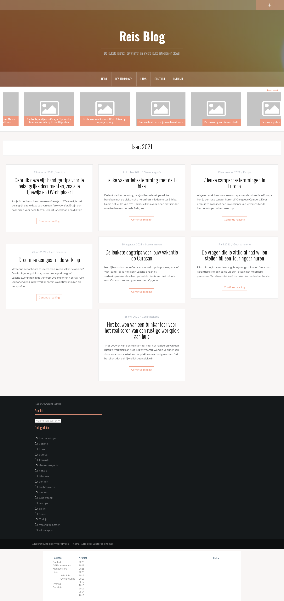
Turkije (43, 519)
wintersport (46, 530)
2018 (81, 578)
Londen (43, 481)
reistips (60, 172)
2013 (81, 595)
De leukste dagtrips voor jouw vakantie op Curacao (141, 255)
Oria (83, 543)
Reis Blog (142, 36)
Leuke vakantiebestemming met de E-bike (141, 183)
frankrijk (44, 460)
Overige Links (67, 578)
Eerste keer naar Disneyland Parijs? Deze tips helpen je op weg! (142, 120)
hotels (43, 470)
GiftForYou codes (62, 565)
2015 (81, 588)
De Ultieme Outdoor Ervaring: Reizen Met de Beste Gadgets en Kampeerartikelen (31, 120)
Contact (160, 79)
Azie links (65, 575)
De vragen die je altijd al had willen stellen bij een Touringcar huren (234, 255)
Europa (247, 172)
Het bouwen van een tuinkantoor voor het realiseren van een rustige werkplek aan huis (142, 330)
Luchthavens (47, 487)
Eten (42, 449)
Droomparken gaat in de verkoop (49, 260)
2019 (81, 575)
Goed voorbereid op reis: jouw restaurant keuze (198, 122)
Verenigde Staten (49, 524)
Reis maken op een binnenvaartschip (258, 122)
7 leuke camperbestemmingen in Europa (234, 183)
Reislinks (57, 587)
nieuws (43, 492)
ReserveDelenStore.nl (48, 403)
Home (104, 79)
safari (42, 508)
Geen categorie (152, 172)
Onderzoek (46, 497)
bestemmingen (153, 244)
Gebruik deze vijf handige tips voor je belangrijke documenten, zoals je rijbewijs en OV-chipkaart (49, 186)
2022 (81, 565)
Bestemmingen (124, 79)
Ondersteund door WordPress (50, 543)
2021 (81, 568)
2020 (81, 572)
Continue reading (49, 221)
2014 (81, 592)
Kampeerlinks (60, 568)
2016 (81, 585)
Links (143, 79)
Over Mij (178, 79)
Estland (43, 443)
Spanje (43, 514)
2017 (81, 582)
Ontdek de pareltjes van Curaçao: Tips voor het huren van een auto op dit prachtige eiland (86, 120)
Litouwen (44, 476)
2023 (81, 562)
